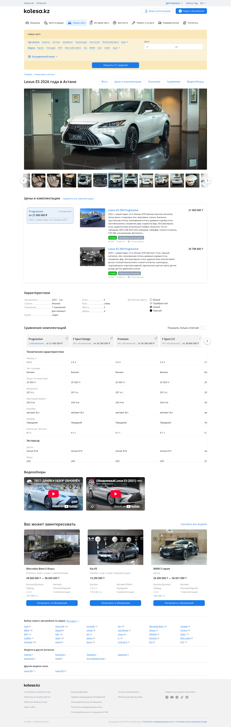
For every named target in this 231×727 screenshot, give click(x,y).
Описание (154, 81)
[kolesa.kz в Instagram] (167, 697)
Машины (35, 22)
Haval (58, 642)
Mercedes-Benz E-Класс (52, 587)
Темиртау (91, 654)
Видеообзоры (195, 81)
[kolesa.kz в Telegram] (177, 697)
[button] (38, 180)
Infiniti (90, 630)
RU (201, 3)
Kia (119, 626)
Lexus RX (59, 671)
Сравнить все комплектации (78, 198)
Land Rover (123, 630)
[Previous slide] (24, 494)
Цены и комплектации (127, 81)
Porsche (153, 638)
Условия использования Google (191, 721)
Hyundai (91, 626)
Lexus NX (28, 671)
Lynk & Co (122, 642)
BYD (26, 634)
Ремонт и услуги (145, 22)
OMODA (153, 634)
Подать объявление (193, 10)
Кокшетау (60, 654)
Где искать (34, 41)
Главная (28, 74)
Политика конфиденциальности (86, 707)
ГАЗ (182, 642)
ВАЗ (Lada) (185, 638)
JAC (88, 634)
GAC (57, 634)
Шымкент (122, 654)
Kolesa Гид (192, 3)
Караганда (29, 658)
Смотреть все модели (194, 524)
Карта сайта (30, 707)
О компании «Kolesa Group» (37, 691)
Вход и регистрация (159, 10)
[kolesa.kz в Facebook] (187, 697)
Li (118, 638)
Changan (28, 642)
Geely (57, 638)
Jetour (89, 642)
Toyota (183, 630)
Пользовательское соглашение (86, 702)
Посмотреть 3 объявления (115, 602)
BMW (26, 630)
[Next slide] (207, 180)
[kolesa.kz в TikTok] (182, 697)
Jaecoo (90, 638)
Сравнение (173, 81)
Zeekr (183, 634)
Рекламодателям (79, 691)
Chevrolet (59, 626)
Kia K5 (115, 587)
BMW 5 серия (179, 587)
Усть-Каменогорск (96, 658)
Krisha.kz (41, 3)
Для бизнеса (173, 3)
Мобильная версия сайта (130, 696)
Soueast (184, 626)
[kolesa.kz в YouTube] (172, 697)
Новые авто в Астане (44, 74)
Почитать (193, 22)
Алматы (28, 654)
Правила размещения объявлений (88, 696)
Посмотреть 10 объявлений (52, 602)
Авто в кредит (56, 22)
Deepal (58, 630)
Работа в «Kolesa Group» (35, 702)
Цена (146, 41)
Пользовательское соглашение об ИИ (89, 712)
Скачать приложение (128, 691)
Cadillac (27, 638)
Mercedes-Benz (156, 626)
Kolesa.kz (29, 3)
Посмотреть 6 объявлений (179, 602)
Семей (58, 658)
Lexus (120, 634)
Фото (104, 81)
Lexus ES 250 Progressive (123, 210)
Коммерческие (171, 22)
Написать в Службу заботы (37, 696)
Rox (151, 642)
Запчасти (123, 22)
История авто (101, 22)
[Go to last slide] (24, 180)
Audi (26, 626)
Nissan (152, 630)
